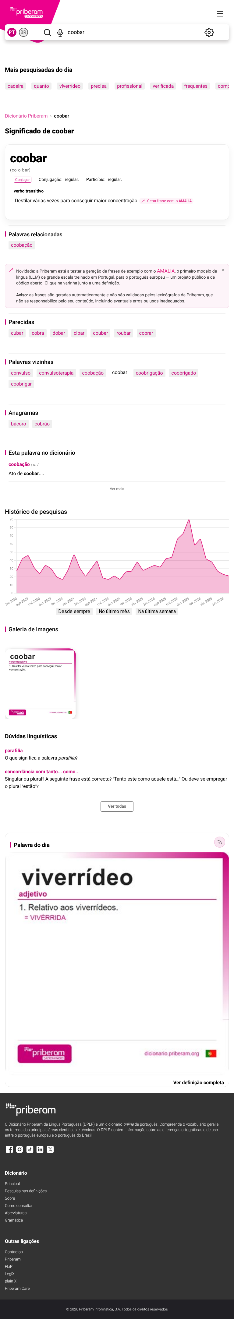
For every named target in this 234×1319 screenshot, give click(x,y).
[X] (50, 1152)
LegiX (10, 1274)
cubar (17, 333)
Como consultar (19, 1206)
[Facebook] (9, 1152)
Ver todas (117, 806)
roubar (123, 333)
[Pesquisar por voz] (60, 32)
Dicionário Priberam (26, 116)
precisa (99, 86)
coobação (22, 245)
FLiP (8, 1266)
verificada (163, 86)
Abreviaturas (16, 1213)
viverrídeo (69, 86)
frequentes (195, 86)
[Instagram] (19, 1152)
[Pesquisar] (47, 32)
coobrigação (149, 373)
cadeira (15, 86)
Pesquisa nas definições (26, 1191)
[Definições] (209, 32)
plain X (10, 1281)
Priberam (13, 1259)
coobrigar (21, 384)
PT (12, 32)
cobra (38, 333)
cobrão (42, 424)
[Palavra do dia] (219, 842)
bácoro (18, 424)
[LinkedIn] (39, 1152)
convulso (20, 373)
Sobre (10, 1198)
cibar (79, 333)
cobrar (146, 333)
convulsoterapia (56, 373)
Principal (12, 1184)
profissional (129, 86)
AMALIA (166, 271)
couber (100, 333)
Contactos (14, 1252)
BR (23, 32)
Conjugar (22, 180)
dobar (59, 333)
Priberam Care (17, 1288)
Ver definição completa (198, 1082)
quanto (41, 86)
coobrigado (184, 373)
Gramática (14, 1220)
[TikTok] (29, 1152)
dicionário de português (131, 1124)
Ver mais (117, 489)
